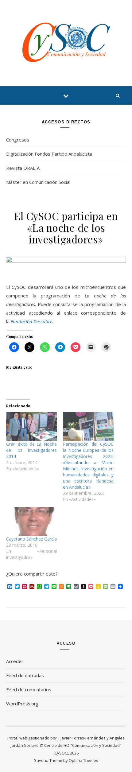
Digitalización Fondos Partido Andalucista (49, 154)
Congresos (17, 140)
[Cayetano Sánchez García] (31, 521)
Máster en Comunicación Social (38, 182)
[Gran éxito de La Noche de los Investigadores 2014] (31, 426)
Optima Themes (83, 760)
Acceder (14, 661)
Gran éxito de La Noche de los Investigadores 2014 (31, 450)
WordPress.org (22, 703)
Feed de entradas (25, 675)
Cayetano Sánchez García (31, 539)
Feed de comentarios (28, 689)
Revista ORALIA (23, 168)
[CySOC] (66, 42)
